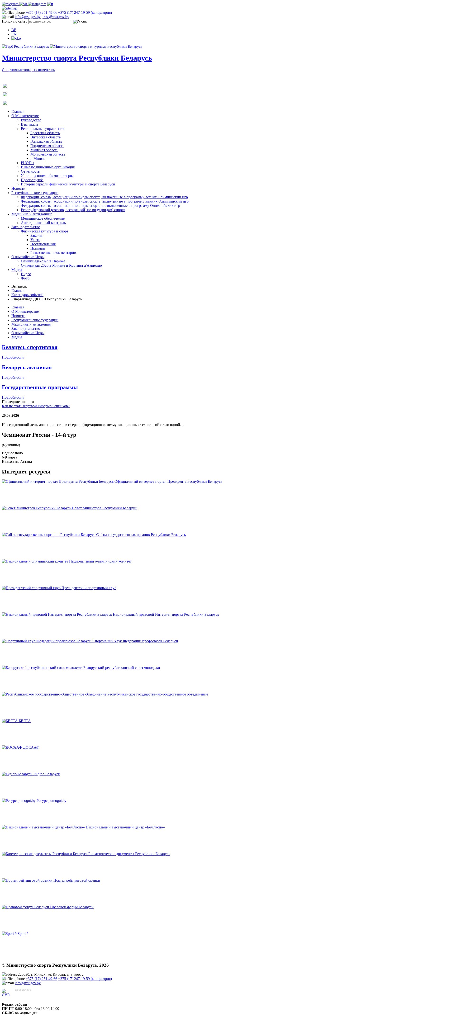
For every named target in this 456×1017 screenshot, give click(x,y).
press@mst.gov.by (55, 17)
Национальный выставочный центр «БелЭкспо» (125, 827)
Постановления (43, 244)
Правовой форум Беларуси (72, 907)
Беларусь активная (27, 367)
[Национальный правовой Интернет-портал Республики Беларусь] (57, 614)
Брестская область (45, 133)
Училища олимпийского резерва (47, 176)
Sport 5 (23, 934)
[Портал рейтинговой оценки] (27, 880)
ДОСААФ (31, 747)
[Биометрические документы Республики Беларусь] (45, 854)
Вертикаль (29, 124)
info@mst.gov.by (28, 17)
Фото (25, 278)
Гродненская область (47, 146)
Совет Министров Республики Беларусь (104, 508)
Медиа (16, 270)
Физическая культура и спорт (44, 231)
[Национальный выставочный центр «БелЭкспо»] (44, 827)
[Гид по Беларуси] (17, 774)
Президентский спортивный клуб (89, 588)
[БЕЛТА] (10, 721)
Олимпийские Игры (27, 257)
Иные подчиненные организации (48, 167)
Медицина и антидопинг (31, 214)
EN (14, 34)
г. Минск (37, 158)
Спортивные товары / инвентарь (28, 70)
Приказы (37, 248)
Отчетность (30, 171)
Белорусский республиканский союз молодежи (121, 668)
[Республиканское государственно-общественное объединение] (54, 694)
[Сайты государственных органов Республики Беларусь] (49, 535)
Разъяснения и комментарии (53, 253)
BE (13, 30)
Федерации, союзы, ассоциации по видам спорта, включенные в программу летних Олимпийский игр (104, 197)
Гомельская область (46, 141)
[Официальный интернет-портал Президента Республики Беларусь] (58, 481)
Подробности (13, 357)
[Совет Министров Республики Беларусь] (37, 508)
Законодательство (25, 227)
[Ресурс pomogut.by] (19, 801)
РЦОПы (27, 163)
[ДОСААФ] (12, 747)
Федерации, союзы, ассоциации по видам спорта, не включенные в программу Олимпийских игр (100, 205)
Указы (35, 240)
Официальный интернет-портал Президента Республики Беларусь (168, 481)
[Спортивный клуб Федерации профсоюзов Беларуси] (47, 641)
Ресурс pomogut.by (51, 801)
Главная (17, 111)
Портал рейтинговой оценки (76, 880)
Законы (36, 235)
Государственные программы (40, 387)
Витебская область (45, 137)
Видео (26, 274)
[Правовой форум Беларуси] (26, 907)
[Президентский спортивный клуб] (32, 588)
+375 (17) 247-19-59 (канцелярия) (85, 12)
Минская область (44, 150)
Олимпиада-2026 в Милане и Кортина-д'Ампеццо (61, 265)
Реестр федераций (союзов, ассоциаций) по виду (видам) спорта (73, 210)
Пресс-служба (32, 180)
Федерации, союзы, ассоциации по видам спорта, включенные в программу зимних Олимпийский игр (105, 201)
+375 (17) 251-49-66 (42, 12)
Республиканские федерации (34, 193)
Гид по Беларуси (46, 774)
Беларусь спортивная (29, 347)
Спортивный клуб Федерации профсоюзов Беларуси (135, 641)
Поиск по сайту (14, 21)
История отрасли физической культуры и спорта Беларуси (68, 184)
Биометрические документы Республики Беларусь (129, 854)
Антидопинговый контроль (43, 223)
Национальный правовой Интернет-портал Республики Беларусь (166, 614)
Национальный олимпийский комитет (100, 561)
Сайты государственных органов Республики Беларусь (141, 535)
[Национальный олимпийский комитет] (35, 561)
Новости (18, 188)
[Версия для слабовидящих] (16, 38)
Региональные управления (42, 129)
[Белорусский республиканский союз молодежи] (42, 668)
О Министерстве (25, 116)
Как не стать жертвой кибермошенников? (36, 406)
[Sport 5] (10, 934)
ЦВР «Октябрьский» (32, 995)
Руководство (31, 120)
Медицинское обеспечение (43, 218)
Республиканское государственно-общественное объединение (157, 694)
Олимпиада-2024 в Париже (43, 261)
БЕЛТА (25, 721)
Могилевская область (47, 154)
